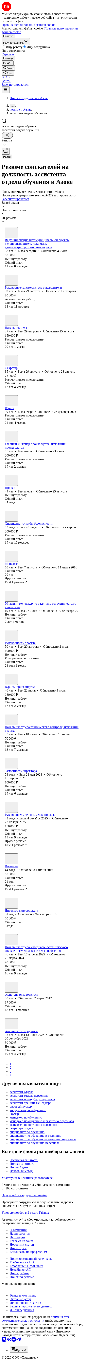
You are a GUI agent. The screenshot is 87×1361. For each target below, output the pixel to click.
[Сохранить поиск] (6, 151)
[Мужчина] (11, 320)
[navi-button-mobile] (6, 89)
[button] (6, 77)
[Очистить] (7, 135)
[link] (8, 68)
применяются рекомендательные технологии (35, 1318)
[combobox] (20, 126)
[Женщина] (11, 232)
